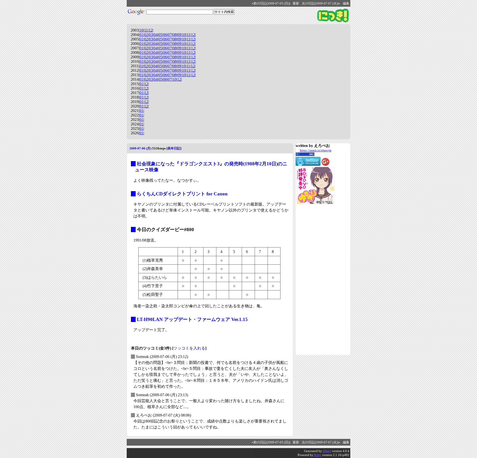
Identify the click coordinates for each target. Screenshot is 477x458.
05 (160, 35)
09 (179, 35)
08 (174, 35)
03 (151, 35)
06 (165, 35)
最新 (296, 3)
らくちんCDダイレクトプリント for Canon (182, 193)
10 (141, 30)
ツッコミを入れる (189, 348)
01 (141, 35)
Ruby (317, 455)
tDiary (327, 451)
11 (146, 30)
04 (156, 35)
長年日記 (173, 148)
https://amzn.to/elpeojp (315, 150)
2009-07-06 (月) (140, 148)
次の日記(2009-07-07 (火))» (321, 3)
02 (146, 35)
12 (151, 30)
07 (170, 35)
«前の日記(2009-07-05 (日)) (271, 3)
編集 (346, 3)
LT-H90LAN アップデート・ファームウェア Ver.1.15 (192, 319)
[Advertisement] (315, 279)
